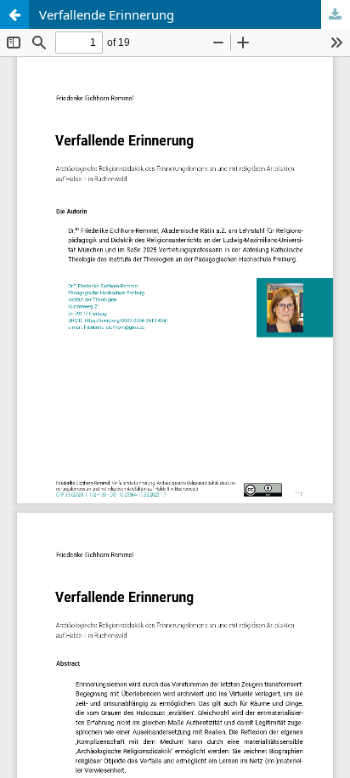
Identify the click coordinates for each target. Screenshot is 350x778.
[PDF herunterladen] (335, 14)
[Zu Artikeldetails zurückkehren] (14, 14)
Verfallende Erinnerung (106, 14)
